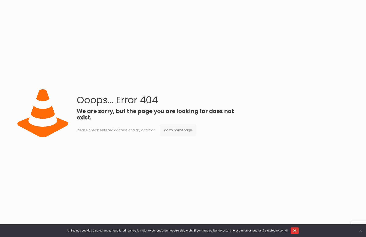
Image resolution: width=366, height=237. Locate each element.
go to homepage (178, 130)
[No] (361, 231)
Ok (295, 230)
